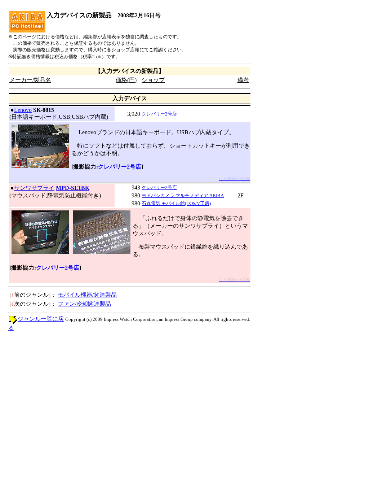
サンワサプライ (34, 188)
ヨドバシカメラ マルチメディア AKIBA (183, 195)
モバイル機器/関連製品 (87, 295)
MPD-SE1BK (72, 188)
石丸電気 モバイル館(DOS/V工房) (176, 203)
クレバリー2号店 (159, 114)
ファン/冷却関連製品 (84, 304)
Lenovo (23, 110)
